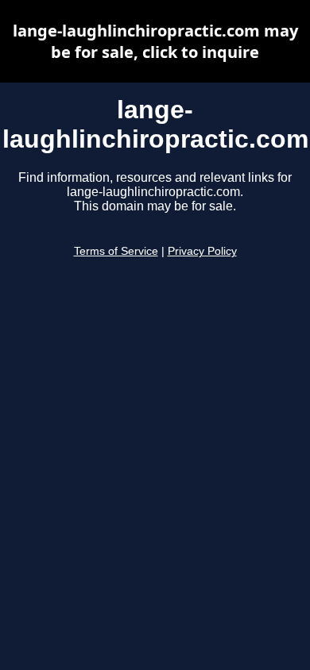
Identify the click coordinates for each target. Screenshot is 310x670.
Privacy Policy (202, 251)
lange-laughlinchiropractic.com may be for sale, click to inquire (155, 41)
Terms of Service (116, 251)
